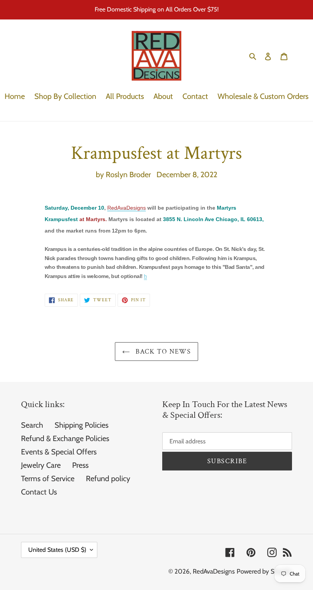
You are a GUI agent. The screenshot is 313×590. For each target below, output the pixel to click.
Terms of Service (47, 478)
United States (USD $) (57, 549)
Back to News (162, 351)
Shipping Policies (81, 425)
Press (80, 465)
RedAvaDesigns (214, 571)
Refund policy (108, 478)
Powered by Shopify (264, 571)
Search (32, 425)
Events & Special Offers (59, 451)
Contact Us (39, 491)
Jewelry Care (41, 465)
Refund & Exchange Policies (65, 438)
